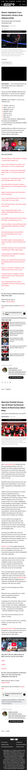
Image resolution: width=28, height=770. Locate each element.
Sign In (24, 4)
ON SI (7, 1)
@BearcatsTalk (10, 301)
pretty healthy (22, 577)
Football (7, 731)
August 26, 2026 (19, 610)
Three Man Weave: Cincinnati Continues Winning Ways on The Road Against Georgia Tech (14, 186)
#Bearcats (13, 119)
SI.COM (2, 1)
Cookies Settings (20, 746)
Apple (3, 660)
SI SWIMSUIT (12, 1)
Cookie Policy (19, 742)
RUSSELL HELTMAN (13, 368)
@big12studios (21, 119)
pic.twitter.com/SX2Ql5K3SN (9, 121)
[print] (10, 382)
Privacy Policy (4, 742)
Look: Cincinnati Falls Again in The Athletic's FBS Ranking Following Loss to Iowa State (12, 212)
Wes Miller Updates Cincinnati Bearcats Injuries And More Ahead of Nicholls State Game (13, 242)
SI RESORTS (25, 1)
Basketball (8, 389)
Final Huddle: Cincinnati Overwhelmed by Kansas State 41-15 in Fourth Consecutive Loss (13, 172)
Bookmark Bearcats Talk (8, 628)
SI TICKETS (18, 1)
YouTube (3, 668)
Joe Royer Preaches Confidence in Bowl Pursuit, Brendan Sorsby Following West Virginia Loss (12, 275)
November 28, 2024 (6, 124)
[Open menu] (2, 4)
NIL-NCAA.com (5, 546)
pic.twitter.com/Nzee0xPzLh (15, 609)
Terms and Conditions (21, 744)
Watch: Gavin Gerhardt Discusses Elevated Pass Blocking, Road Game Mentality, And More (13, 261)
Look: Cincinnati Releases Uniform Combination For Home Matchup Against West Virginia (13, 283)
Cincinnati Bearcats (6, 62)
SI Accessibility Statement (7, 746)
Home (2, 389)
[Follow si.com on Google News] (24, 314)
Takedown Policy (5, 744)
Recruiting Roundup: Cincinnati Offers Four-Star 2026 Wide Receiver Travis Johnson (12, 234)
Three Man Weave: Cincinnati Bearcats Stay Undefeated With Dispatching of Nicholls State (13, 226)
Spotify (3, 664)
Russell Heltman (5, 26)
